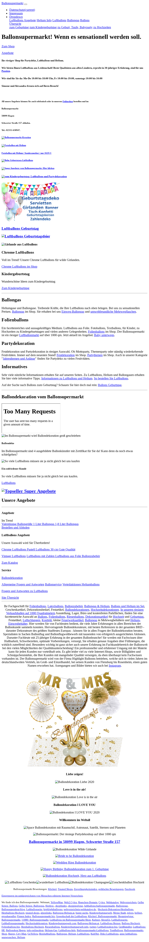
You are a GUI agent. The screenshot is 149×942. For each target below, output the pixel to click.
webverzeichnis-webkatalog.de (80, 909)
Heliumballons (91, 584)
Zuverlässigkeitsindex (85, 889)
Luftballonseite (34, 909)
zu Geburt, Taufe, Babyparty (75, 27)
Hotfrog (49, 905)
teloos (130, 912)
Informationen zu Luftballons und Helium (66, 378)
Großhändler (125, 926)
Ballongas (73, 20)
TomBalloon (116, 930)
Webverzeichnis (128, 902)
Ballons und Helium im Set (127, 606)
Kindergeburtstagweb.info (74, 926)
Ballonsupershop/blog (13, 909)
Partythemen (95, 355)
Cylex (102, 902)
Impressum (16, 13)
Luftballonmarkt (29, 335)
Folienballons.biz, (11, 926)
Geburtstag (137, 616)
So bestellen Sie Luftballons (111, 378)
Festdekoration (66, 355)
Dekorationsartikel (96, 616)
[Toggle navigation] (25, 4)
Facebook (130, 889)
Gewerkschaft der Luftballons (71, 916)
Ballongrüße (25, 524)
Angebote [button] (8, 53)
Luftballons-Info (67, 930)
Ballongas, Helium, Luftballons (72, 933)
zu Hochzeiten (102, 27)
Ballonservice (53, 584)
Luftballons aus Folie (68, 556)
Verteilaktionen (72, 584)
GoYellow (33, 933)
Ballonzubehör (91, 556)
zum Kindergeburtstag (43, 27)
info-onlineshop (35, 930)
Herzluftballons (47, 933)
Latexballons (55, 606)
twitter (93, 926)
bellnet (138, 912)
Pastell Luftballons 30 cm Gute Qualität (51, 549)
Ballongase (122, 905)
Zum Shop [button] (8, 46)
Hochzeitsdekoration (37, 923)
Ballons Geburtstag (109, 385)
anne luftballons (128, 933)
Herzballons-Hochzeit (13, 912)
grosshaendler (9, 916)
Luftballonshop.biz (107, 926)
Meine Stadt (119, 912)
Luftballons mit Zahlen (41, 556)
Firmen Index (24, 916)
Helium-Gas (51, 930)
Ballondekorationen (77, 609)
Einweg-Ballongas (73, 311)
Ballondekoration (12, 577)
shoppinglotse (75, 905)
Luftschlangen (31, 620)
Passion (6, 71)
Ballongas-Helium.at (63, 912)
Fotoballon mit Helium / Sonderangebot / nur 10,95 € (26, 153)
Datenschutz (22, 9)
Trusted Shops (65, 889)
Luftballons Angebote (22, 20)
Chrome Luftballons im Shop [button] (19, 266)
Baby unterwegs (104, 335)
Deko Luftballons (109, 933)
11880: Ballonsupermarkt (35, 919)
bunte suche (82, 912)
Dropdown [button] (16, 16)
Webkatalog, (112, 902)
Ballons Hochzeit (131, 923)
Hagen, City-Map (17, 933)
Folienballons (96, 331)
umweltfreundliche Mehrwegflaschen (113, 311)
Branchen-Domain (87, 902)
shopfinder (60, 905)
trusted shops (32, 912)
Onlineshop (67, 101)
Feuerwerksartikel (72, 620)
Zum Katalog (10, 562)
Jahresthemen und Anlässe (19, 358)
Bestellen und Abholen (15, 527)
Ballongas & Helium (96, 606)
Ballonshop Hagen (16, 930)
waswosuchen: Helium (13, 937)
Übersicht (15, 23)
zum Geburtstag (19, 27)
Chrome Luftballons (14, 549)
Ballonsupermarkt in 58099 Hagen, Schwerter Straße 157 (74, 842)
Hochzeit (118, 616)
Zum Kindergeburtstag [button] (15, 288)
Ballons (84, 20)
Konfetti (47, 620)
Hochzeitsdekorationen (105, 609)
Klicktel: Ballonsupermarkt (102, 916)
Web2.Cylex (70, 902)
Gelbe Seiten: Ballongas (31, 905)
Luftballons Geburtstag (20, 228)
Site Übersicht (10, 597)
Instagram (115, 665)
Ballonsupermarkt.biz (43, 916)
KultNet (95, 933)
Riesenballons (75, 616)
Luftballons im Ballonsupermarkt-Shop (70, 919)
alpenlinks (46, 912)
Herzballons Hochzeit (32, 926)
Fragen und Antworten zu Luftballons (25, 591)
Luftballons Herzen (110, 923)
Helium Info (44, 20)
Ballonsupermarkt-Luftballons (93, 930)
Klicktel (52, 889)
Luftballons (59, 20)
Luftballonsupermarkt (13, 923)
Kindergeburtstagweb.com (62, 923)
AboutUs (105, 919)
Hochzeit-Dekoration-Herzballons (115, 909)
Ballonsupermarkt (12, 3)
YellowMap (57, 902)
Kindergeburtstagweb (100, 912)
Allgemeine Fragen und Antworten (23, 584)
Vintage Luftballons (14, 556)
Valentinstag (9, 524)
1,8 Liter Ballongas (67, 524)
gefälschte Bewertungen (111, 889)
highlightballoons (52, 909)
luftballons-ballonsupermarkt (99, 905)
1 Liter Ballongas (44, 524)
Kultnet (96, 919)
